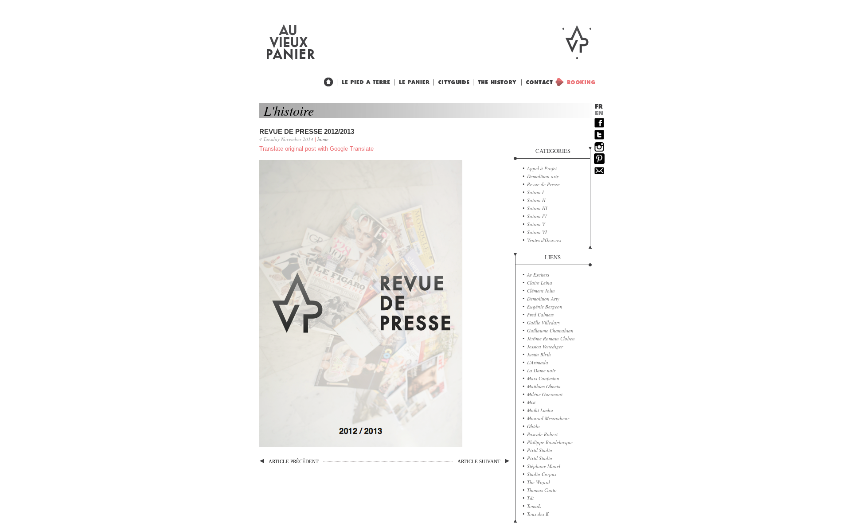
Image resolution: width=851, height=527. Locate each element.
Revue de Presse (543, 184)
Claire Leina (539, 282)
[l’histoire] (451, 82)
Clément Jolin (541, 290)
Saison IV (537, 216)
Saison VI (537, 232)
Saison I (535, 192)
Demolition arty (543, 176)
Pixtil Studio (539, 450)
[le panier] (412, 82)
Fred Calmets (540, 314)
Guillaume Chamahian (550, 330)
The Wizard (538, 482)
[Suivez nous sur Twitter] (599, 138)
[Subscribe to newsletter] (599, 174)
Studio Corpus (541, 474)
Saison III (537, 208)
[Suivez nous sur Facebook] (599, 126)
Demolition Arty (543, 298)
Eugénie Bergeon (544, 306)
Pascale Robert (542, 434)
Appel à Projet (542, 168)
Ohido (533, 426)
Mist (531, 402)
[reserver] (570, 82)
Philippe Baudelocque (550, 442)
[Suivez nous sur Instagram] (599, 150)
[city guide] (495, 82)
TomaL (534, 506)
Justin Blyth (539, 354)
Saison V (536, 224)
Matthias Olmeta (544, 386)
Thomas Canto (542, 490)
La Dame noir (541, 370)
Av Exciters (538, 274)
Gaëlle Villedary (543, 322)
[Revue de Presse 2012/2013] (360, 445)
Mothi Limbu (540, 410)
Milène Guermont (544, 394)
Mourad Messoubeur (548, 418)
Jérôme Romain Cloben (551, 338)
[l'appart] (363, 82)
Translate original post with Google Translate (316, 148)
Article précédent (294, 461)
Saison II (536, 200)
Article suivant (478, 461)
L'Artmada (537, 362)
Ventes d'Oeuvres (544, 240)
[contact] (537, 82)
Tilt (530, 498)
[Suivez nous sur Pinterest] (599, 162)
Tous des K (538, 514)
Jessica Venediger (545, 346)
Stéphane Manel (543, 466)
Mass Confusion (543, 378)
